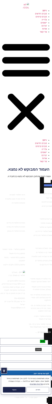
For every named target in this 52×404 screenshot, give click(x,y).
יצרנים (44, 25)
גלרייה (44, 19)
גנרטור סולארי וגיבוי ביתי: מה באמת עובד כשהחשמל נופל (40, 325)
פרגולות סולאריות (18, 203)
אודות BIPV (47, 194)
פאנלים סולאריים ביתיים (43, 235)
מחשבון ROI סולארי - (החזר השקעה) (14, 259)
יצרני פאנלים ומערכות (44, 248)
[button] (26, 86)
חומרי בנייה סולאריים (44, 252)
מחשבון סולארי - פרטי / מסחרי (13, 249)
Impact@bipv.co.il (18, 308)
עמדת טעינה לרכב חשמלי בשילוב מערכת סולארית (41, 288)
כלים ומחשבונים (17, 243)
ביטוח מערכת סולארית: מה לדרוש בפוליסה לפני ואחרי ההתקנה (40, 297)
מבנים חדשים (41, 13)
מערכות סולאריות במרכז (16, 227)
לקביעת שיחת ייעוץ (41, 373)
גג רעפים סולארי (46, 219)
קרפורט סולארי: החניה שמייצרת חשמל (42, 317)
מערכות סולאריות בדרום (16, 223)
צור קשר (43, 31)
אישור (14, 390)
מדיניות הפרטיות (36, 384)
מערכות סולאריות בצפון (16, 231)
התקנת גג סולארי (45, 227)
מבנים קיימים (41, 16)
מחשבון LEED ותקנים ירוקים (14, 265)
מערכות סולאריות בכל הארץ (15, 215)
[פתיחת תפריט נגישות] (4, 371)
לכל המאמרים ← (43, 332)
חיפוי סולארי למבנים (17, 195)
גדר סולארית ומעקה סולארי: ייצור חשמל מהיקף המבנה (40, 280)
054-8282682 (19, 298)
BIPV (45, 10)
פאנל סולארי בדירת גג (43, 231)
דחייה (38, 390)
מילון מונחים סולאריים (43, 261)
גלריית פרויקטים (46, 265)
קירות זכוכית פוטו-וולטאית (15, 199)
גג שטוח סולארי (46, 223)
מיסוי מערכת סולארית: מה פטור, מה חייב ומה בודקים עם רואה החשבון (41, 308)
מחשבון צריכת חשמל (17, 253)
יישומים (44, 22)
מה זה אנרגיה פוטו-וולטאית (42, 256)
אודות (44, 28)
